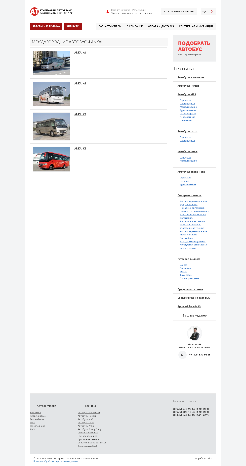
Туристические (188, 110)
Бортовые (185, 268)
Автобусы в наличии (191, 77)
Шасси (183, 264)
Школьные (186, 120)
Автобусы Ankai (187, 151)
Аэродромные (187, 116)
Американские (38, 415)
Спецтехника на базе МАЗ (194, 297)
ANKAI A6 (80, 52)
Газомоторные (188, 113)
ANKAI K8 (80, 148)
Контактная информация (196, 26)
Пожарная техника (189, 195)
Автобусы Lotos (187, 131)
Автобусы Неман (188, 85)
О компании (135, 26)
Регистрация (139, 9)
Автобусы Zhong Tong (191, 171)
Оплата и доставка (161, 26)
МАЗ (32, 422)
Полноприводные (189, 278)
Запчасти (72, 26)
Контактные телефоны (179, 11)
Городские (185, 100)
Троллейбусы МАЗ (189, 306)
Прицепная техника (190, 289)
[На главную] (51, 11)
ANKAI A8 (80, 83)
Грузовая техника (189, 259)
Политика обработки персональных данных (55, 461)
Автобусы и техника (46, 26)
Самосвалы (186, 274)
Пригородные (187, 103)
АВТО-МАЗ (35, 412)
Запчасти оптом (110, 26)
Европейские (37, 419)
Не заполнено (37, 425)
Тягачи (183, 271)
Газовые (184, 180)
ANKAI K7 (80, 114)
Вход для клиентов (120, 9)
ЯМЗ (32, 429)
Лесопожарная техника (192, 221)
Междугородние (188, 106)
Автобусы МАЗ (187, 94)
